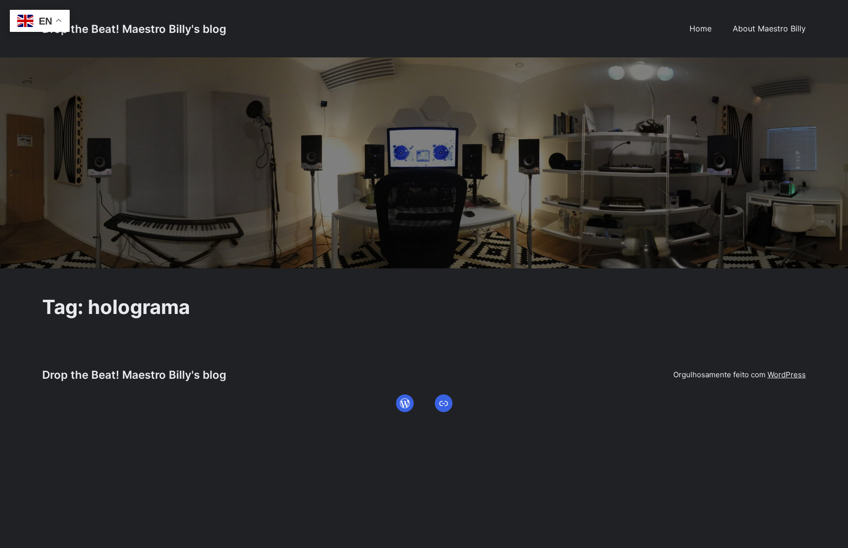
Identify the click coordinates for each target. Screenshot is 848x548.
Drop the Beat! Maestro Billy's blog (134, 28)
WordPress (787, 374)
